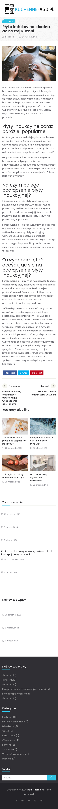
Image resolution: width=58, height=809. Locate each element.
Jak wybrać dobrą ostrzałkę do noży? (13, 476)
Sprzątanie (8, 749)
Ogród (5, 730)
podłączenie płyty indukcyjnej (22, 272)
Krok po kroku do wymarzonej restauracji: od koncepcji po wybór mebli (26, 553)
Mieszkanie (8, 726)
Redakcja (9, 36)
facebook (10, 373)
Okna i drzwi (8, 735)
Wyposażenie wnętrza (14, 754)
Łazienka (6, 758)
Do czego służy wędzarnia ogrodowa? (38, 477)
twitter (24, 373)
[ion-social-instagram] (35, 800)
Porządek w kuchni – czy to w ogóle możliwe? (41, 440)
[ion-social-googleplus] (23, 800)
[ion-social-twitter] (29, 800)
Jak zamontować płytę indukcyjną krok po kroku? (14, 440)
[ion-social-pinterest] (41, 800)
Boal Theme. (34, 789)
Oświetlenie (8, 740)
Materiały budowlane (13, 721)
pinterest (37, 373)
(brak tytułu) (9, 675)
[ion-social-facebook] (16, 800)
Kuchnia (9, 21)
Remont (6, 744)
